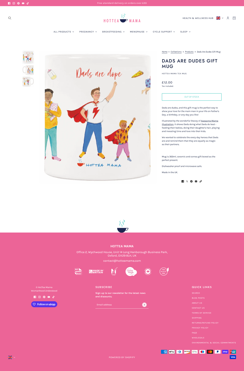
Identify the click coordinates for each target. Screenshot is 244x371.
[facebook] (9, 3)
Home (164, 52)
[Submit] (144, 304)
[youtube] (23, 3)
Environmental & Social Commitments (214, 343)
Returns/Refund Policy (205, 323)
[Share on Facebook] (182, 181)
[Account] (228, 18)
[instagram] (13, 3)
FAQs (194, 333)
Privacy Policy (200, 328)
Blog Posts (198, 298)
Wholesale (198, 338)
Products (189, 52)
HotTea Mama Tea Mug (174, 73)
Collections (176, 52)
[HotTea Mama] (122, 18)
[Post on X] (187, 181)
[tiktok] (27, 3)
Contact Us (198, 308)
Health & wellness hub (198, 18)
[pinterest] (18, 3)
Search (196, 293)
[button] (200, 181)
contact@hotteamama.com (122, 261)
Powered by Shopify (122, 357)
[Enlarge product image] (98, 117)
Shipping (197, 318)
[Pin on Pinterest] (191, 181)
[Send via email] (196, 181)
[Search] (10, 18)
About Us (197, 303)
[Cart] (234, 18)
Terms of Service (201, 313)
